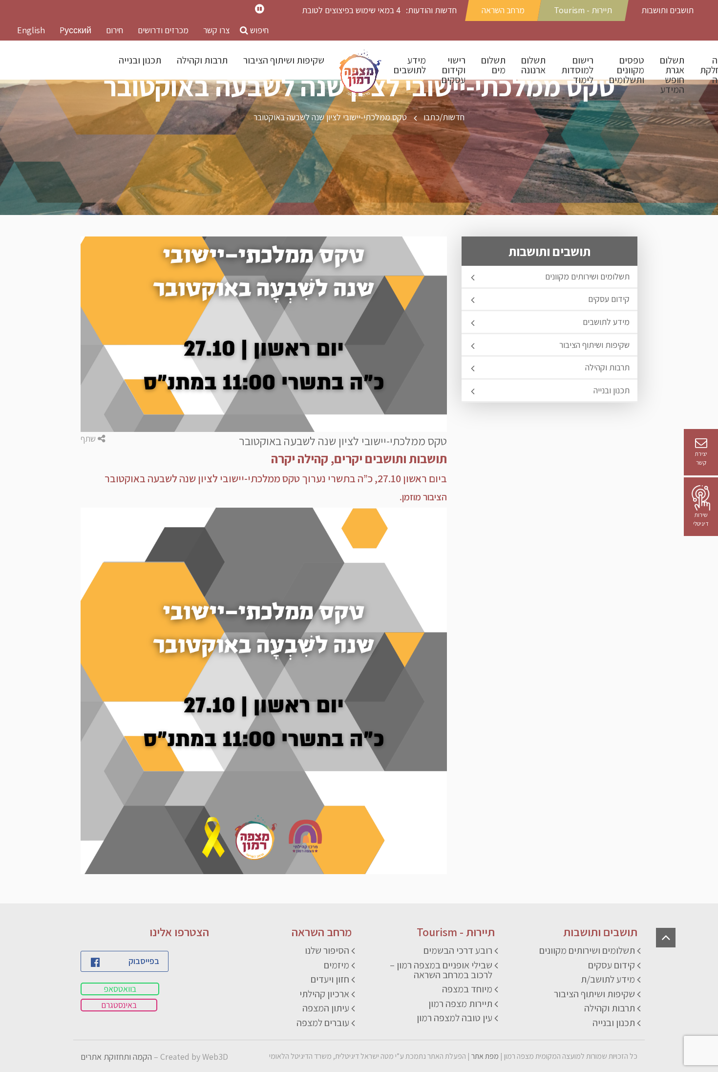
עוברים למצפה (322, 1022)
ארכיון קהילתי (324, 993)
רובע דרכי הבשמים (457, 950)
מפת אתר (485, 1056)
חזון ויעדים (330, 979)
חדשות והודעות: (431, 10)
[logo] (359, 75)
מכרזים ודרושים (163, 30)
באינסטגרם (119, 1004)
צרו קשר (216, 30)
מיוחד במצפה (467, 989)
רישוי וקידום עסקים (453, 70)
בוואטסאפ (120, 988)
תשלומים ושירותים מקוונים (587, 276)
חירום (114, 30)
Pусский (75, 30)
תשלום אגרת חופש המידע (672, 75)
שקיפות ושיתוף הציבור (283, 60)
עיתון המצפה (325, 1008)
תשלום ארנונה (533, 65)
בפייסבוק (143, 960)
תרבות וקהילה (202, 60)
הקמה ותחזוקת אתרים (116, 1056)
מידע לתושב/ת (608, 979)
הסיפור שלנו (327, 950)
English (31, 30)
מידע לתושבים (410, 65)
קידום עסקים (609, 298)
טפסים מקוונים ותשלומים (626, 70)
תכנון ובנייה (140, 60)
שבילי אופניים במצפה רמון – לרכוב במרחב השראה (441, 970)
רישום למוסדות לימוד (577, 70)
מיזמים (336, 965)
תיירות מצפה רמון (460, 1003)
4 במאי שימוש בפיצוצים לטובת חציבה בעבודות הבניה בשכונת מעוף (351, 10)
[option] (347, 11)
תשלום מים (493, 65)
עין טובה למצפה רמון (454, 1017)
